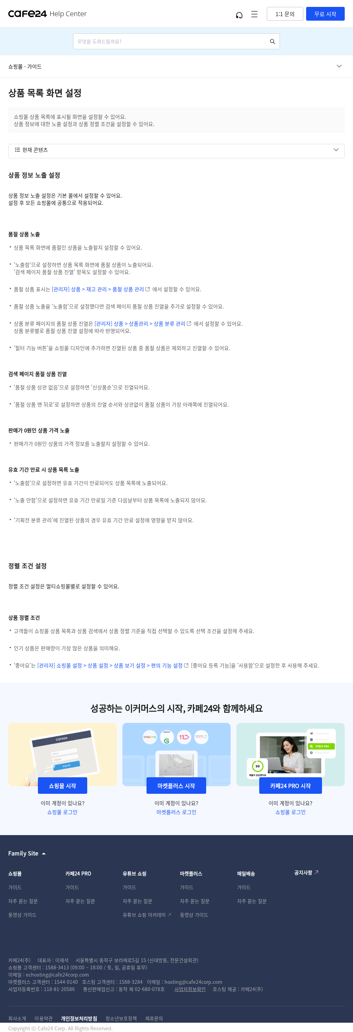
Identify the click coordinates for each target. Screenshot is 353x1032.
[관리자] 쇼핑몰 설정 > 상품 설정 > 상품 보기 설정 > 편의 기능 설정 (110, 665)
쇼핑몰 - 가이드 (25, 66)
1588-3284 (131, 981)
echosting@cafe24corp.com (57, 974)
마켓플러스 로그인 (176, 811)
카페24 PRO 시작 (290, 785)
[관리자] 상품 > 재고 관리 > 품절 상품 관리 (98, 289)
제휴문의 (154, 1018)
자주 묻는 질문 (23, 900)
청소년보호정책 (121, 1018)
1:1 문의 (285, 14)
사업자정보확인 (190, 989)
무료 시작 (325, 14)
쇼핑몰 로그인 (62, 811)
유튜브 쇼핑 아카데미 (144, 914)
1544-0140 (66, 981)
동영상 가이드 (22, 914)
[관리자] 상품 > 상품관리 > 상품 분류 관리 (139, 323)
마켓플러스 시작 (176, 785)
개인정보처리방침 (79, 1018)
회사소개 (17, 1018)
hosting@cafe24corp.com (193, 981)
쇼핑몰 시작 (62, 785)
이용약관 (43, 1018)
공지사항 (303, 872)
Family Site (23, 853)
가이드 (15, 887)
